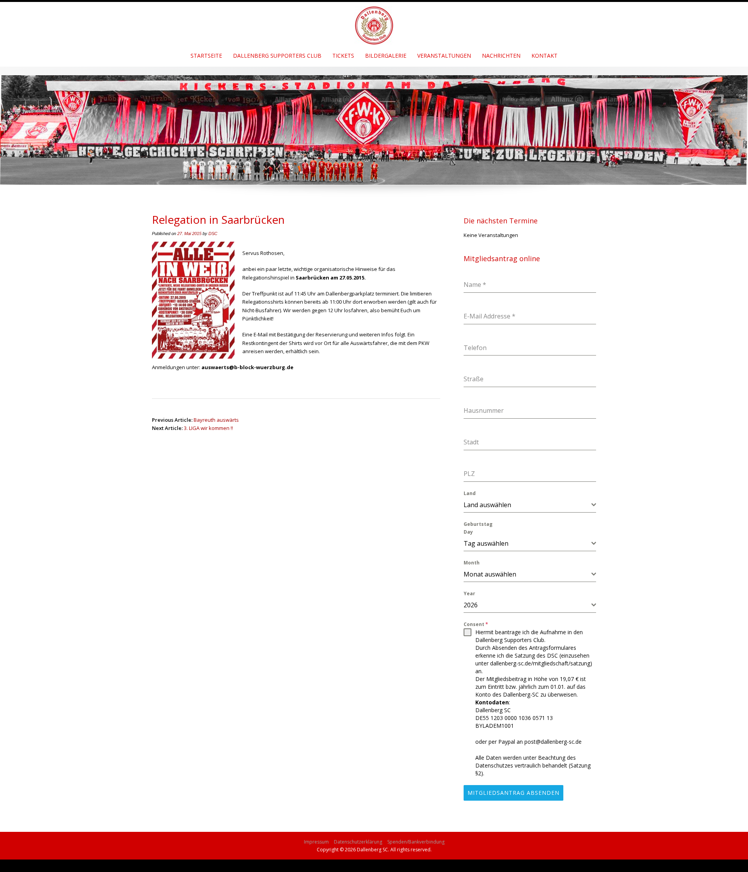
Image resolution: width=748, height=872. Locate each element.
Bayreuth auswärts (216, 419)
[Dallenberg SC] (374, 22)
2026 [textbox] (471, 605)
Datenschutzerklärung (358, 841)
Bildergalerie (385, 55)
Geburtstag (478, 524)
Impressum (316, 841)
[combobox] (530, 505)
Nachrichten (501, 55)
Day (468, 532)
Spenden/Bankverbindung (416, 841)
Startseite (206, 55)
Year (469, 593)
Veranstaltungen (444, 55)
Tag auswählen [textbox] (486, 543)
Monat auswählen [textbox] (490, 574)
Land (470, 493)
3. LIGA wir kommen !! (208, 428)
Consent (476, 624)
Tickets (343, 55)
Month (472, 562)
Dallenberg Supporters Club (277, 55)
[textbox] (527, 504)
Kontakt (544, 55)
